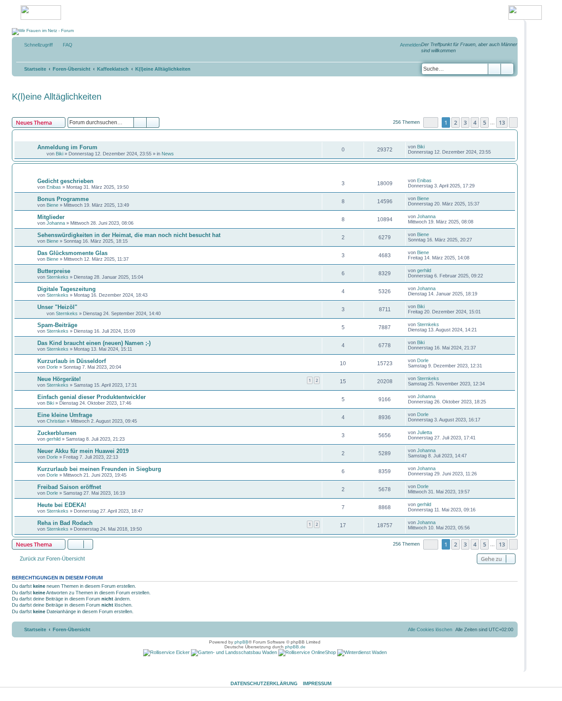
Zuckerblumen (56, 433)
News (168, 153)
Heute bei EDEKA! (61, 505)
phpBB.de (295, 646)
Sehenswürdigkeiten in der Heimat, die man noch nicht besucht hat (128, 235)
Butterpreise (53, 271)
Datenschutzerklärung (264, 683)
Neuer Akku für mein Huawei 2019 (83, 451)
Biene (52, 205)
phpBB (241, 642)
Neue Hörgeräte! (59, 379)
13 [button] (502, 122)
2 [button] (455, 122)
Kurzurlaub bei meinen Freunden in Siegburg (99, 469)
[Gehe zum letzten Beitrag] (429, 146)
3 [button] (465, 122)
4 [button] (474, 122)
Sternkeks (57, 277)
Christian (56, 421)
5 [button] (484, 122)
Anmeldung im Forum (67, 147)
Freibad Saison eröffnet (69, 487)
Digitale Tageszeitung (66, 289)
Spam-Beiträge (57, 325)
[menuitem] (63, 45)
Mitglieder (51, 217)
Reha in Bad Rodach (65, 523)
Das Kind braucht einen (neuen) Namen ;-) (94, 343)
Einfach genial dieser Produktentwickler (91, 397)
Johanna (56, 223)
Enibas (54, 187)
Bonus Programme (63, 199)
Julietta (424, 432)
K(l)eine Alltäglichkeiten (56, 96)
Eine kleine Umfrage (64, 415)
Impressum (317, 683)
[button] (430, 122)
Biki (59, 153)
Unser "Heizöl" (57, 307)
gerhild (424, 270)
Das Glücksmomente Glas (72, 253)
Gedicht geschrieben (65, 181)
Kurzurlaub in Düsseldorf (71, 361)
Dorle (52, 367)
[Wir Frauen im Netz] (43, 31)
